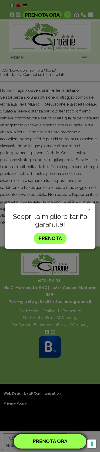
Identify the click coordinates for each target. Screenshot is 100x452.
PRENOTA (50, 238)
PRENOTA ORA (50, 441)
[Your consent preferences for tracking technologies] (91, 444)
